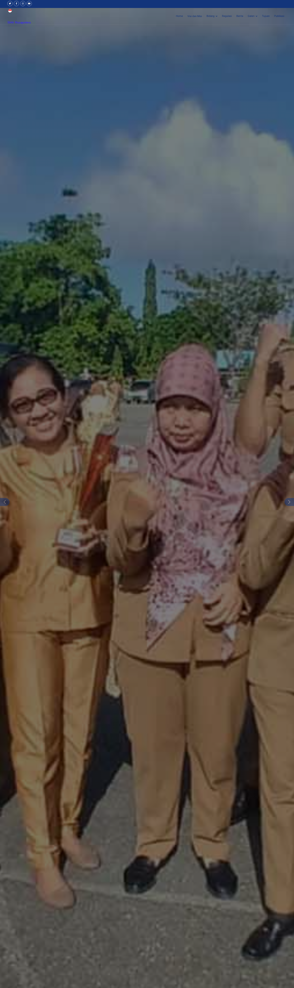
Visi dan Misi (194, 16)
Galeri (251, 15)
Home (179, 15)
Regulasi (227, 15)
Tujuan (266, 15)
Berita (239, 15)
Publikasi (279, 15)
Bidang (211, 15)
